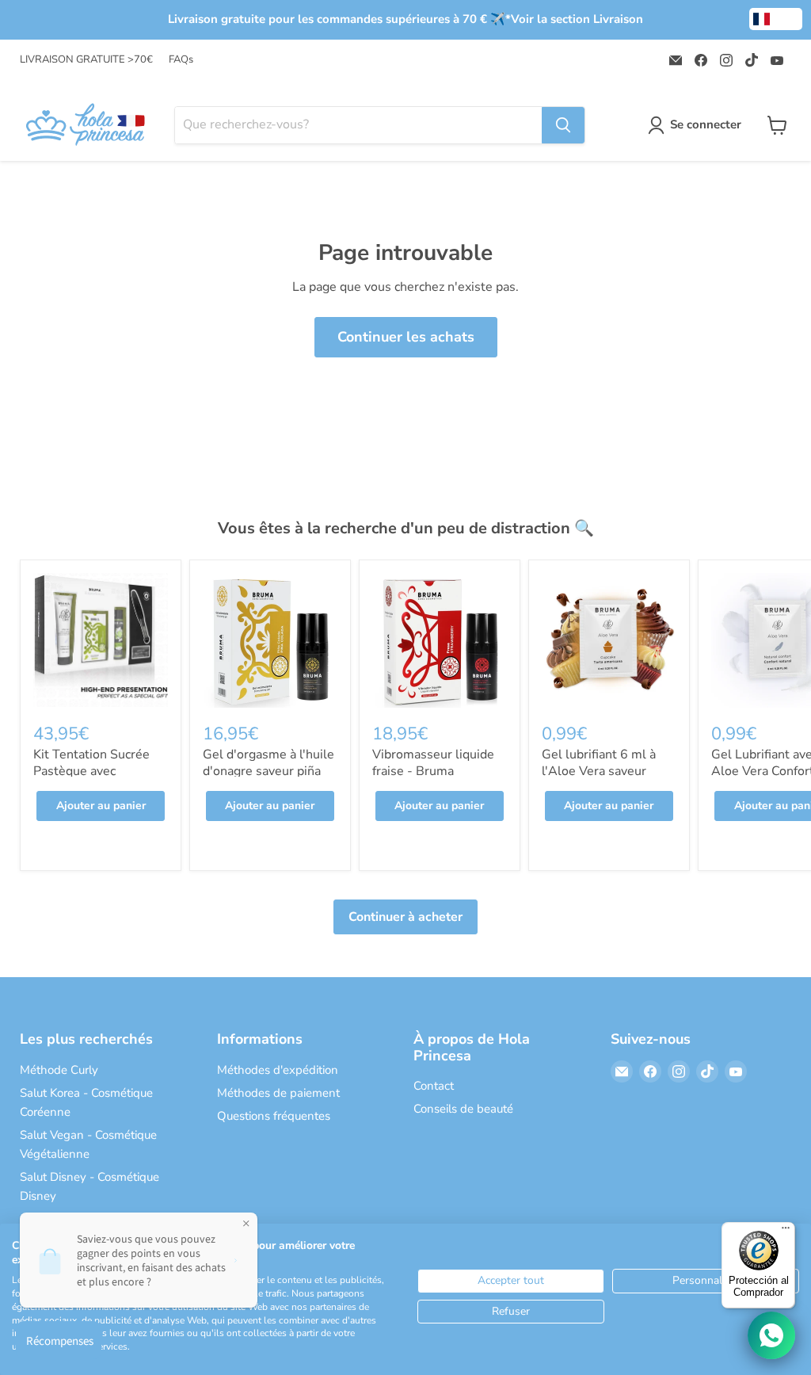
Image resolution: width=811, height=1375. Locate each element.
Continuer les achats (405, 336)
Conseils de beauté (463, 1109)
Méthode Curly (59, 1070)
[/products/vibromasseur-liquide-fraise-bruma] (439, 640)
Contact (433, 1086)
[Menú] (785, 1231)
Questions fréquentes (273, 1116)
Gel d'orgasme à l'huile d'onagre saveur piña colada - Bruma (268, 771)
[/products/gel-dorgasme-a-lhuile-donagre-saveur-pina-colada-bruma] (270, 640)
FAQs (181, 60)
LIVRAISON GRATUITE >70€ (86, 60)
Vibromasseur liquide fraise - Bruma (433, 763)
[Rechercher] (563, 125)
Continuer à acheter (405, 917)
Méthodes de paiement (278, 1093)
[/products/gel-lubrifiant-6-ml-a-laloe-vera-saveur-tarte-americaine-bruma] (609, 640)
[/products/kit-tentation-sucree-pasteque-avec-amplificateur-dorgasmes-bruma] (100, 640)
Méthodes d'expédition (277, 1070)
